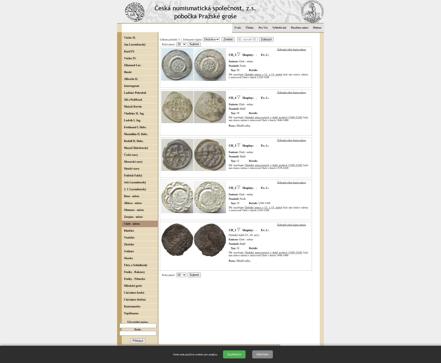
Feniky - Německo (134, 279)
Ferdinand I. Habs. (135, 127)
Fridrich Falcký (133, 175)
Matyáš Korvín (133, 106)
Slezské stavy (131, 168)
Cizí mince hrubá (134, 292)
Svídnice (129, 251)
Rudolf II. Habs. (134, 141)
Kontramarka (132, 306)
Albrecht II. (131, 79)
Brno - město (131, 196)
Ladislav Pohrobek (135, 92)
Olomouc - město (134, 210)
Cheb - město (132, 223)
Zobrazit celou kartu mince (291, 49)
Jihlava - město (133, 203)
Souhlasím (234, 354)
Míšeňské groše (133, 285)
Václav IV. (130, 58)
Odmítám (262, 354)
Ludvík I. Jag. (132, 120)
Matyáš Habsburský (136, 148)
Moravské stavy (133, 161)
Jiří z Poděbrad (133, 99)
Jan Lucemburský (135, 44)
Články (250, 27)
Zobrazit (266, 39)
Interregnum (131, 86)
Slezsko (128, 258)
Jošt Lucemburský (135, 182)
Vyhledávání (279, 27)
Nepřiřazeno (131, 313)
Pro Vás (263, 27)
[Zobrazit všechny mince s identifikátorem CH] (238, 55)
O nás (238, 27)
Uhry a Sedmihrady (135, 265)
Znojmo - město (133, 216)
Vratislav (129, 237)
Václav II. (130, 37)
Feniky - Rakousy (134, 272)
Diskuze (317, 27)
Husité (128, 72)
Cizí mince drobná (135, 299)
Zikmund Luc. (132, 65)
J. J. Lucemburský (135, 189)
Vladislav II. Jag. (134, 113)
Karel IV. (129, 51)
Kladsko (129, 230)
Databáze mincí (299, 27)
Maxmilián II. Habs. (136, 134)
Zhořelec (129, 244)
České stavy (131, 154)
